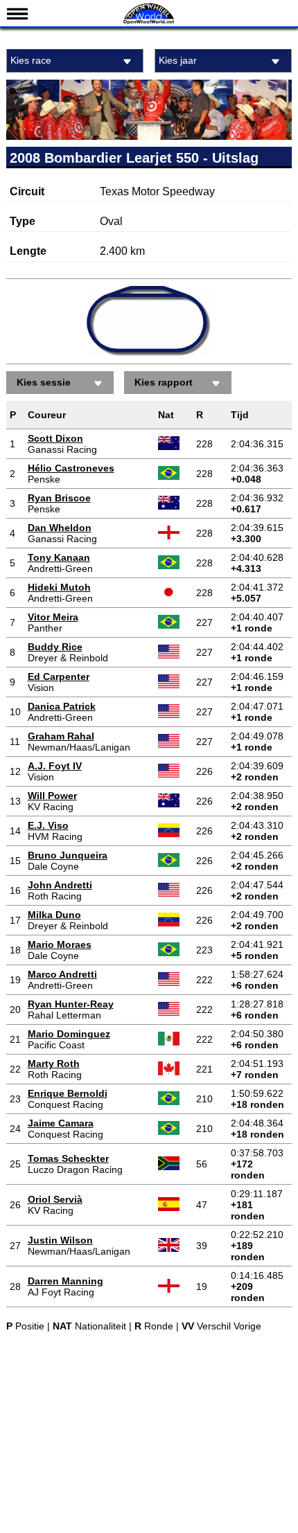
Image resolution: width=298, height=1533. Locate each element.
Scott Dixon (55, 438)
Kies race (30, 60)
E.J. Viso (48, 825)
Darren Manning (65, 1281)
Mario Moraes (59, 944)
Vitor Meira (53, 616)
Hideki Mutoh (59, 587)
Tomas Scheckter (68, 1158)
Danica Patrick (62, 706)
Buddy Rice (55, 646)
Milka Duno (54, 914)
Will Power (52, 795)
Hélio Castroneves (71, 468)
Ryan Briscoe (59, 497)
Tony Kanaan (59, 557)
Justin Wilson (60, 1240)
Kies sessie (44, 382)
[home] (149, 22)
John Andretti (60, 884)
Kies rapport (163, 382)
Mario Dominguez (69, 1033)
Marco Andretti (62, 974)
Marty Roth (54, 1063)
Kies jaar (178, 60)
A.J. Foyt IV (55, 765)
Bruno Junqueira (67, 855)
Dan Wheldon (59, 527)
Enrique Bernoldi (67, 1093)
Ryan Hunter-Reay (71, 1004)
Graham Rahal (61, 736)
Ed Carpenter (58, 676)
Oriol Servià (55, 1199)
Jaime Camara (61, 1123)
